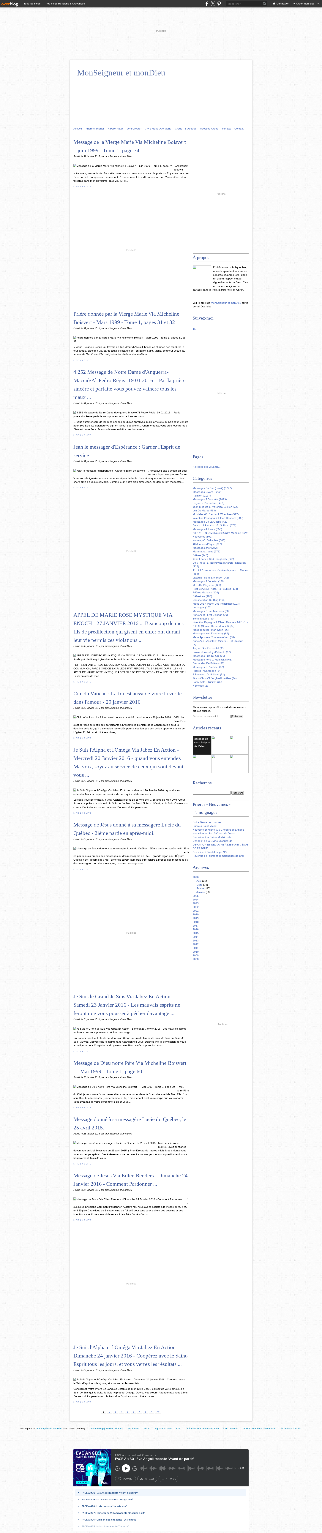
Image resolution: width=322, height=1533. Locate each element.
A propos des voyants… (207, 466)
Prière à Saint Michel (205, 825)
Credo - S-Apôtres (185, 128)
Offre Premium (230, 1428)
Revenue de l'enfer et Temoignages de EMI (218, 855)
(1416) (208, 503)
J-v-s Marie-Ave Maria (158, 128)
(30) (207, 681)
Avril (198, 880)
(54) (207, 670)
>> (158, 1411)
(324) (220, 532)
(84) (211, 633)
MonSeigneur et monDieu (121, 72)
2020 (196, 914)
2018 (196, 921)
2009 (196, 955)
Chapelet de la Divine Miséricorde (212, 840)
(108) (202, 596)
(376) (214, 525)
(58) (208, 663)
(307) (207, 544)
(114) (215, 588)
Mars (199, 884)
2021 (196, 910)
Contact (239, 128)
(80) (214, 637)
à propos (171, 1479)
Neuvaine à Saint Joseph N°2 (210, 852)
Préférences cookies (290, 1428)
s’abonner (127, 1479)
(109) (206, 592)
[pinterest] (219, 3)
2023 (196, 903)
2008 (196, 959)
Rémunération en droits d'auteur (203, 1428)
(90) (210, 614)
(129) (207, 585)
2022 (196, 906)
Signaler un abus (163, 1428)
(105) (209, 599)
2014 (196, 936)
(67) (212, 652)
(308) (209, 540)
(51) (209, 674)
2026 (196, 877)
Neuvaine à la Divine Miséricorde (212, 837)
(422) (210, 521)
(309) (202, 536)
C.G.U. (179, 1428)
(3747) (212, 488)
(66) (209, 655)
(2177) (202, 495)
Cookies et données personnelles (259, 1428)
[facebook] (206, 3)
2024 (196, 899)
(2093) (210, 499)
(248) (200, 555)
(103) (216, 603)
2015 (196, 933)
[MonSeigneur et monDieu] (202, 274)
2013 (196, 940)
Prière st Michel (95, 128)
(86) (211, 629)
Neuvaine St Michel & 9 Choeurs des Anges (218, 829)
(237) (213, 558)
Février (200, 888)
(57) (208, 667)
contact (226, 128)
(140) (209, 581)
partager (149, 1479)
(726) (216, 506)
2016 (196, 929)
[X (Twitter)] (213, 3)
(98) (211, 611)
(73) (209, 648)
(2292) (207, 491)
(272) (205, 547)
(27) (201, 685)
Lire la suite (82, 187)
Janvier (200, 892)
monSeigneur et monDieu (226, 302)
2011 (195, 947)
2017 (196, 925)
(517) (216, 514)
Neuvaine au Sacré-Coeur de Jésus (214, 833)
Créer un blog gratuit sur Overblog (106, 1428)
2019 (196, 918)
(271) (206, 551)
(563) (204, 510)
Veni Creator (134, 128)
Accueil (77, 128)
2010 (196, 951)
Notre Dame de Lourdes (207, 822)
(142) (211, 577)
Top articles (133, 1428)
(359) (207, 529)
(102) (202, 607)
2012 (196, 944)
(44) (215, 678)
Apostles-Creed (209, 128)
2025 (196, 895)
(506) (218, 517)
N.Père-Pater (115, 128)
